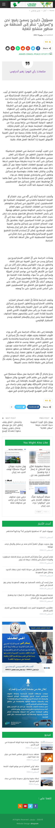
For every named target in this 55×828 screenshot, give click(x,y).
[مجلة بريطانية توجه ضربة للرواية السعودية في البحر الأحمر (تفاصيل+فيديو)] (47, 745)
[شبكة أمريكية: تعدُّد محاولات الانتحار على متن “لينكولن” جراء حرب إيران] (39, 487)
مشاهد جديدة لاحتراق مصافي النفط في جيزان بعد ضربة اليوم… (21, 755)
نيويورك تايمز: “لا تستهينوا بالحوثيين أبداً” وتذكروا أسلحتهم (29, 531)
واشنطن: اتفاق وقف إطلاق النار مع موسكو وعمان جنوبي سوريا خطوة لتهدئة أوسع (12, 426)
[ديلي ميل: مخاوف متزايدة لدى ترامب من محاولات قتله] (15, 487)
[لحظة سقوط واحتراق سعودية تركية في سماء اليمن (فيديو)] (47, 781)
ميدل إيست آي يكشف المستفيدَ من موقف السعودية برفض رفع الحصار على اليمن (28, 584)
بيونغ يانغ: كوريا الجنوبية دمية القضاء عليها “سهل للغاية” (41, 425)
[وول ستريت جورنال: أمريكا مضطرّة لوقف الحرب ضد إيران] (15, 456)
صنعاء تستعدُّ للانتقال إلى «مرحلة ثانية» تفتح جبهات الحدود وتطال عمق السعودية (29, 571)
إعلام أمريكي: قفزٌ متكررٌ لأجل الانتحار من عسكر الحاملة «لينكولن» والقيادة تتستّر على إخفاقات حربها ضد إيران (28, 558)
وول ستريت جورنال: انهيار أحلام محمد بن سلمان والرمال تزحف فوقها (29, 545)
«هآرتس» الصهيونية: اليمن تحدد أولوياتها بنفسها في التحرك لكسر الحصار (29, 609)
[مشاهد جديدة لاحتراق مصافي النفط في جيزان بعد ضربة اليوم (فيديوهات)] (47, 757)
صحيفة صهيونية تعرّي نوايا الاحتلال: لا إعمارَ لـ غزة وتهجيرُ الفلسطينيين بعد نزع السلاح (30, 596)
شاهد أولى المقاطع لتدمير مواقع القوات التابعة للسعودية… (21, 768)
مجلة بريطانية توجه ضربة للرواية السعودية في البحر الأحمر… (22, 743)
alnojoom (34, 823)
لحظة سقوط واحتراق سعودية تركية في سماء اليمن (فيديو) (22, 780)
